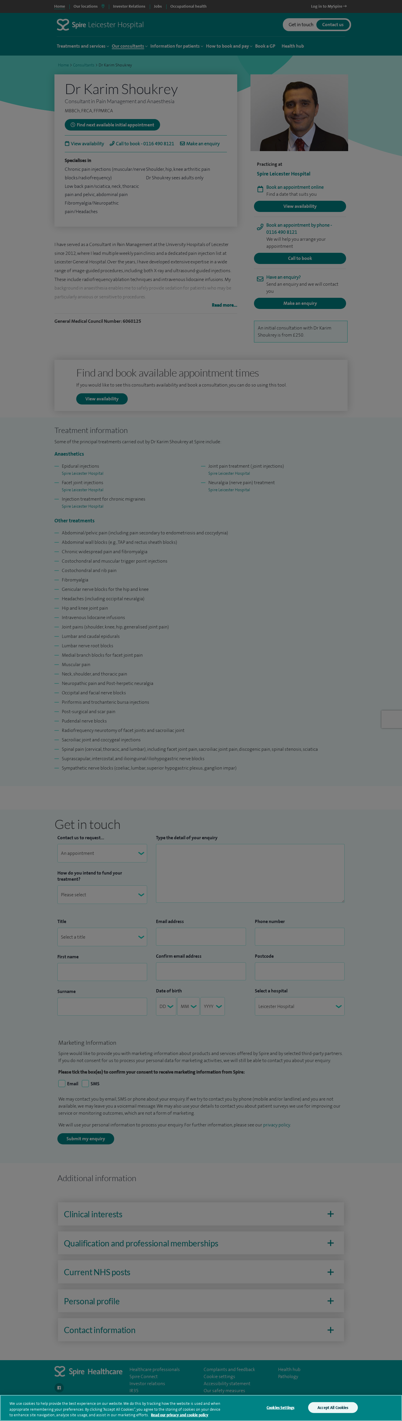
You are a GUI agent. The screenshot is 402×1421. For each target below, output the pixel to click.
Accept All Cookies (333, 1407)
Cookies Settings (280, 1407)
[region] (201, 1408)
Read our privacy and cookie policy (179, 1414)
